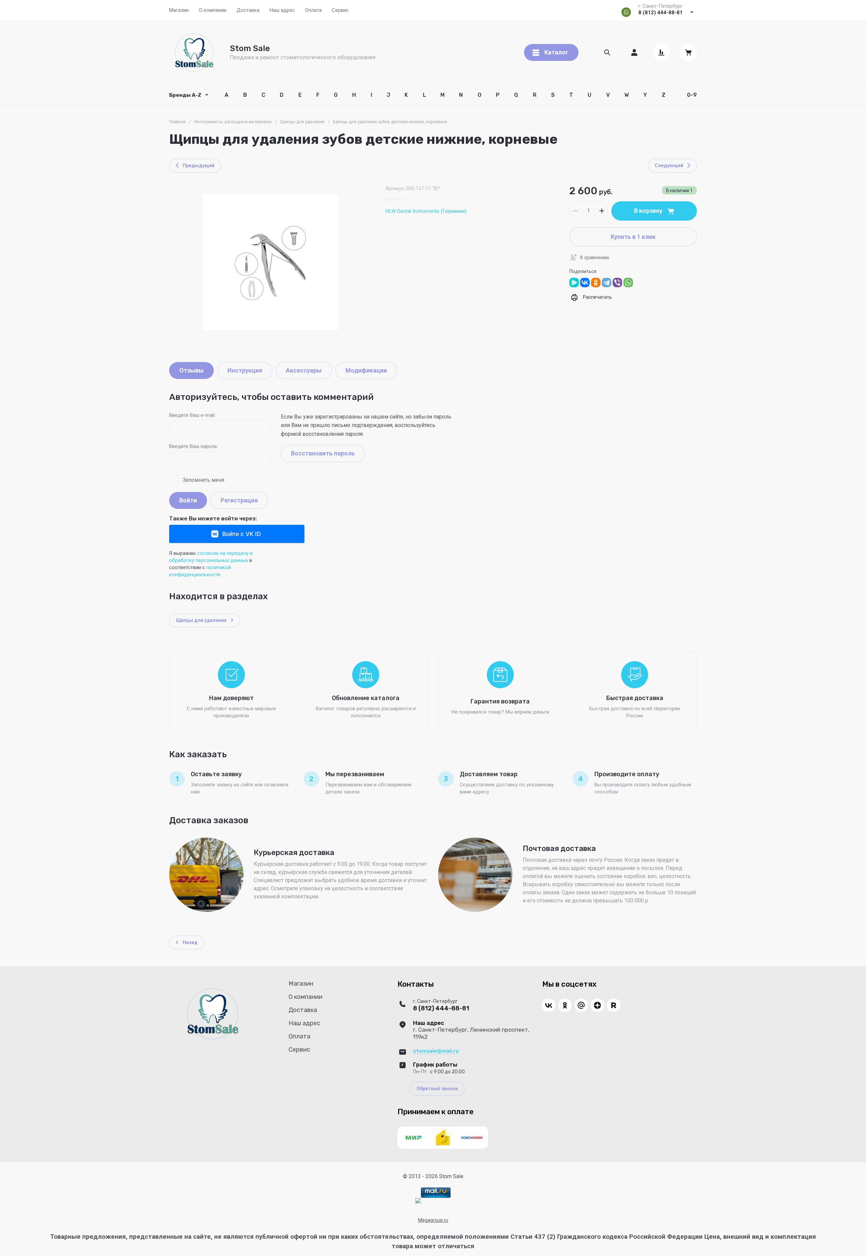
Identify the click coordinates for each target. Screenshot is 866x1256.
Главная (177, 121)
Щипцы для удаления (302, 121)
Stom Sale (250, 48)
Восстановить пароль (323, 453)
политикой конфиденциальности (200, 571)
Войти (188, 500)
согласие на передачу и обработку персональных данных (211, 556)
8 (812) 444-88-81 (660, 12)
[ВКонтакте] (585, 282)
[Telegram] (606, 282)
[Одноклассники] (595, 282)
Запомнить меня (203, 480)
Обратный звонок (437, 1088)
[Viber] (617, 282)
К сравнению (594, 257)
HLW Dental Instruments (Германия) (426, 211)
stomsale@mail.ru (436, 1051)
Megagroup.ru (433, 1220)
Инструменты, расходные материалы (233, 121)
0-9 (692, 95)
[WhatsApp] (628, 282)
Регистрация (239, 500)
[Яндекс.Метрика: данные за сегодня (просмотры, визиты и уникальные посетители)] (418, 1200)
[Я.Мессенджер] (574, 282)
